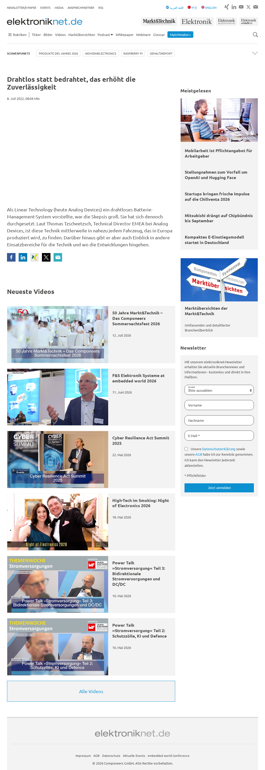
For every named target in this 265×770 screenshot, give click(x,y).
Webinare (143, 34)
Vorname (195, 405)
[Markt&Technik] (159, 21)
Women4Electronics (100, 53)
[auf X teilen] (46, 257)
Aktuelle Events (134, 755)
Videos (60, 34)
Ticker (36, 34)
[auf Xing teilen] (34, 257)
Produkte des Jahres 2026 (58, 53)
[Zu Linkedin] (234, 7)
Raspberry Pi (133, 53)
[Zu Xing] (226, 7)
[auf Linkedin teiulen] (23, 257)
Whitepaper (125, 34)
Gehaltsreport (161, 53)
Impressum (83, 755)
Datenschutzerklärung (218, 449)
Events (45, 7)
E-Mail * (194, 435)
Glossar (159, 34)
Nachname (196, 420)
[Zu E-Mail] (255, 7)
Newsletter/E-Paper (21, 7)
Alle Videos (91, 691)
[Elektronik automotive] (226, 21)
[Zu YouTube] (241, 7)
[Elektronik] (197, 21)
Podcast (104, 34)
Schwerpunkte (18, 53)
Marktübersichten (81, 34)
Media (59, 7)
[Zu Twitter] (248, 7)
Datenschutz (111, 755)
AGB (198, 454)
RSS (100, 7)
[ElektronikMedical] (248, 21)
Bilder (48, 34)
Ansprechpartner (81, 7)
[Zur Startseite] (44, 21)
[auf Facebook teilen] (11, 257)
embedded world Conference (168, 755)
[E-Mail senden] (58, 257)
